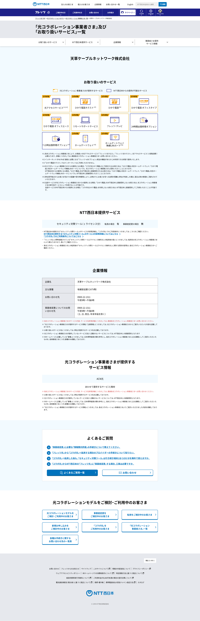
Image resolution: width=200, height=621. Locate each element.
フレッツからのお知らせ (70, 568)
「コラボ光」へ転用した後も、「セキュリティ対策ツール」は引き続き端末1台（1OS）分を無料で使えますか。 (101, 458)
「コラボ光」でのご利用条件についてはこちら (62, 236)
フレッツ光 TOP (40, 18)
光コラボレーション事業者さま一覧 (77, 18)
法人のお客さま (67, 4)
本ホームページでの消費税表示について (97, 573)
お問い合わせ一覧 (113, 4)
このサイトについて (100, 568)
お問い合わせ (94, 12)
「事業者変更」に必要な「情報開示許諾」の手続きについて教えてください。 (86, 447)
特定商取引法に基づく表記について (129, 573)
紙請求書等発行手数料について (77, 578)
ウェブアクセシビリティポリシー (68, 573)
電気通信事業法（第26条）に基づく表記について (73, 582)
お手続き (110, 12)
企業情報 (97, 4)
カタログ (141, 582)
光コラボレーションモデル (55, 18)
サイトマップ (86, 568)
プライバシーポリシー (141, 568)
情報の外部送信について (121, 568)
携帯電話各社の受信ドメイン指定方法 (119, 582)
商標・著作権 (99, 582)
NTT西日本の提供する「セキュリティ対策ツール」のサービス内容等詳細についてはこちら (81, 233)
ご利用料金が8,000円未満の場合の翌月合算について (112, 578)
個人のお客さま (84, 4)
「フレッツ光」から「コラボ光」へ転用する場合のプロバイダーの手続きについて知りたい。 (93, 452)
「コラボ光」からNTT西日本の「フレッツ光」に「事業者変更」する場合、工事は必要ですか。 (93, 463)
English (130, 4)
